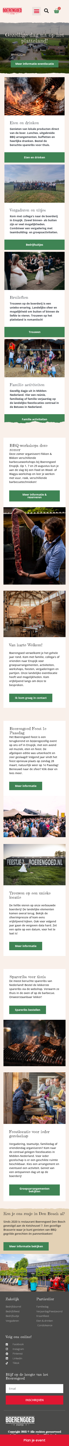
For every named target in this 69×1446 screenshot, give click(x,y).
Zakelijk (12, 1299)
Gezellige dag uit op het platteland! (34, 38)
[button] (36, 11)
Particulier (45, 1299)
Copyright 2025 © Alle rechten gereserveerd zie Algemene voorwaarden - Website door (34, 1433)
